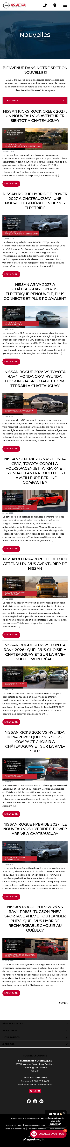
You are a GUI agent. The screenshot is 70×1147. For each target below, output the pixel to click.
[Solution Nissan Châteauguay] (14, 5)
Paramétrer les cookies (37, 1129)
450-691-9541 (45, 1084)
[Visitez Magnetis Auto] (35, 1139)
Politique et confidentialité (35, 1125)
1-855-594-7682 (40, 1081)
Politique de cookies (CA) (15, 1129)
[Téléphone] (45, 5)
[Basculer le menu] (63, 5)
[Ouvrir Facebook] (29, 1101)
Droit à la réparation (56, 1129)
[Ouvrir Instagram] (35, 1101)
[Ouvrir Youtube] (41, 1101)
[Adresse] (55, 5)
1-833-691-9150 (38, 1077)
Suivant (63, 1003)
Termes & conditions (14, 1125)
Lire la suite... (11, 183)
